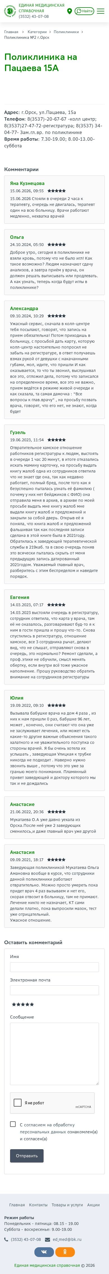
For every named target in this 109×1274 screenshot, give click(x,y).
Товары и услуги (67, 1204)
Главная (11, 32)
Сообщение (22, 1017)
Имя (14, 956)
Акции (93, 1204)
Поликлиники (66, 32)
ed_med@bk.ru (67, 1239)
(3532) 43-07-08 (26, 1239)
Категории (37, 32)
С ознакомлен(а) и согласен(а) (59, 1125)
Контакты (38, 1204)
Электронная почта (30, 980)
